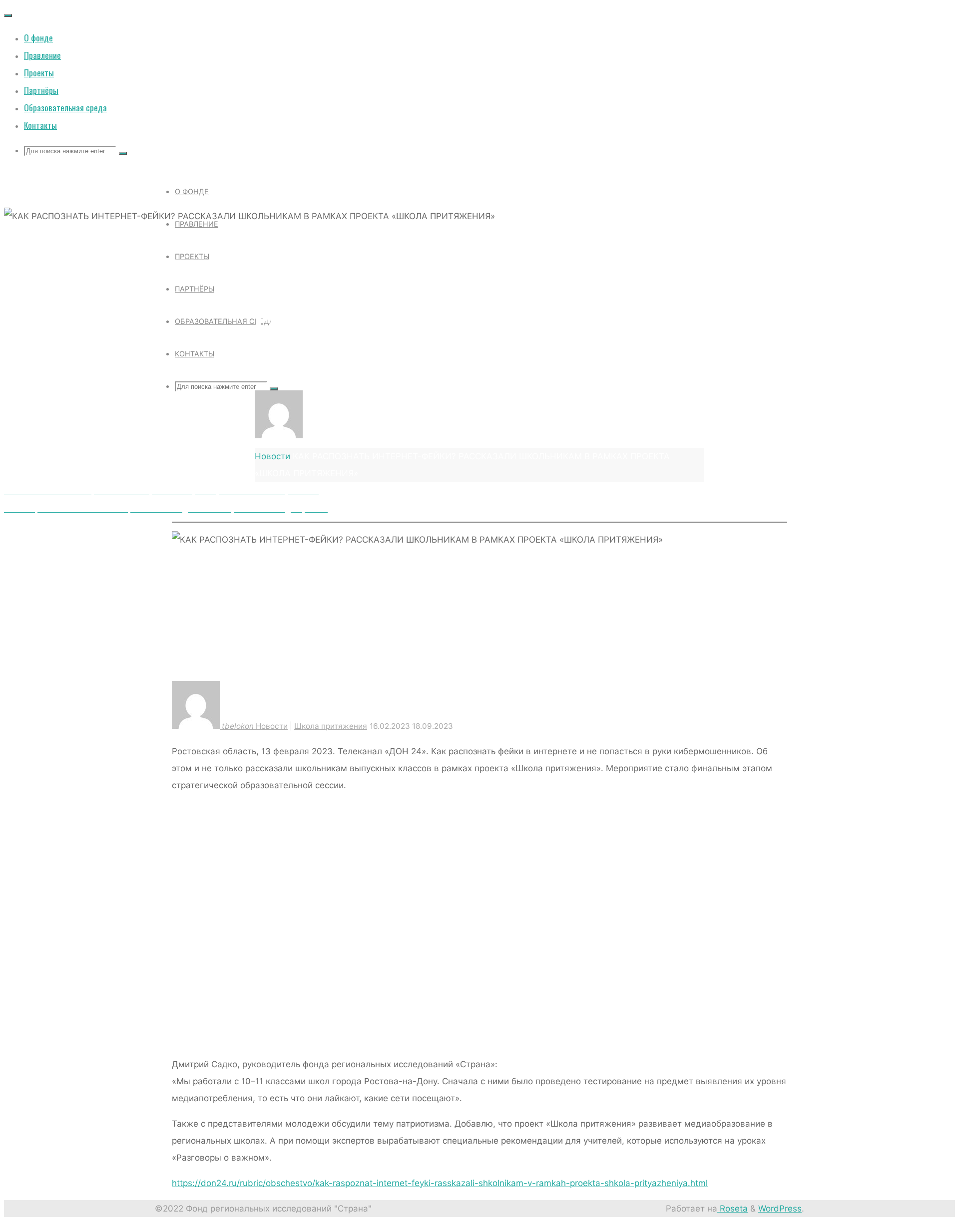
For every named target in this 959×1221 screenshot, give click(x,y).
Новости (277, 237)
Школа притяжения (351, 237)
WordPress (780, 1209)
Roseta (732, 1209)
